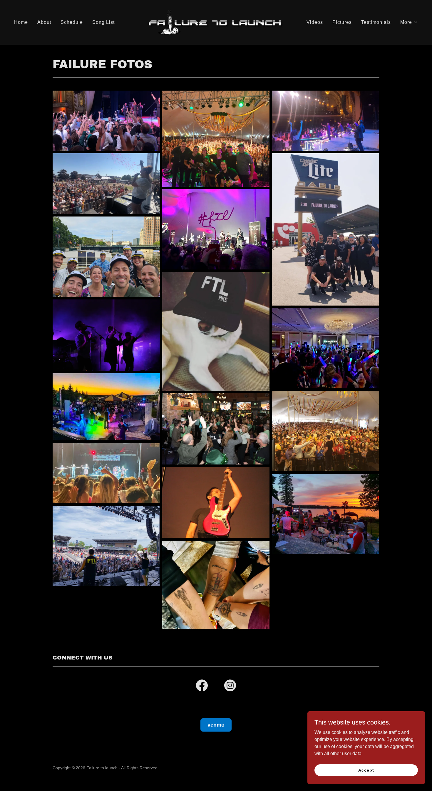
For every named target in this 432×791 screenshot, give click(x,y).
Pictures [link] (342, 22)
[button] (409, 22)
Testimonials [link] (376, 22)
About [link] (44, 22)
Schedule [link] (72, 22)
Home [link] (21, 22)
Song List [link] (103, 22)
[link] (216, 21)
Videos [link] (315, 22)
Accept (366, 769)
